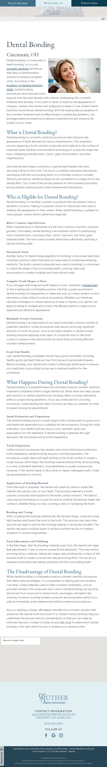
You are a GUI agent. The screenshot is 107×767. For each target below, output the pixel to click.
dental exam (90, 285)
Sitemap (71, 751)
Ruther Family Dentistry (44, 749)
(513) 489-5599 (53, 723)
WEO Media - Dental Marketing (71, 749)
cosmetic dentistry (18, 68)
